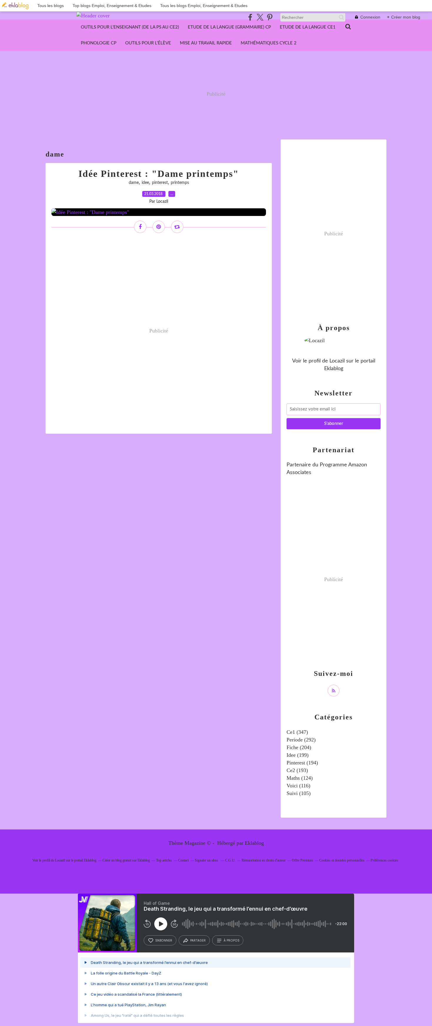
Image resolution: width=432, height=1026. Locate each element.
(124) (300, 778)
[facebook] (250, 17)
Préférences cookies (384, 860)
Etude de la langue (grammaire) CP (229, 27)
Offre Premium (302, 860)
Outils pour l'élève (148, 43)
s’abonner (163, 940)
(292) (301, 740)
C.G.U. (230, 860)
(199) (298, 755)
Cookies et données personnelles (341, 860)
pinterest (160, 183)
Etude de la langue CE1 (308, 27)
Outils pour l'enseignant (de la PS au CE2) (130, 27)
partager (198, 940)
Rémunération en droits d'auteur (264, 860)
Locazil (337, 361)
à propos (231, 940)
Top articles (164, 860)
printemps (180, 183)
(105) (299, 793)
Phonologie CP (98, 43)
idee (145, 183)
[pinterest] (269, 17)
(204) (299, 747)
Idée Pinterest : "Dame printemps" (158, 173)
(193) (297, 770)
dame (134, 183)
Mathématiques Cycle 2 (269, 43)
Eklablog (254, 843)
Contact (183, 860)
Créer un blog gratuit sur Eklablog (126, 860)
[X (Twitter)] (260, 17)
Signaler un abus (207, 860)
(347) (297, 732)
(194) (302, 763)
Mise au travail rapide (206, 43)
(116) (298, 786)
